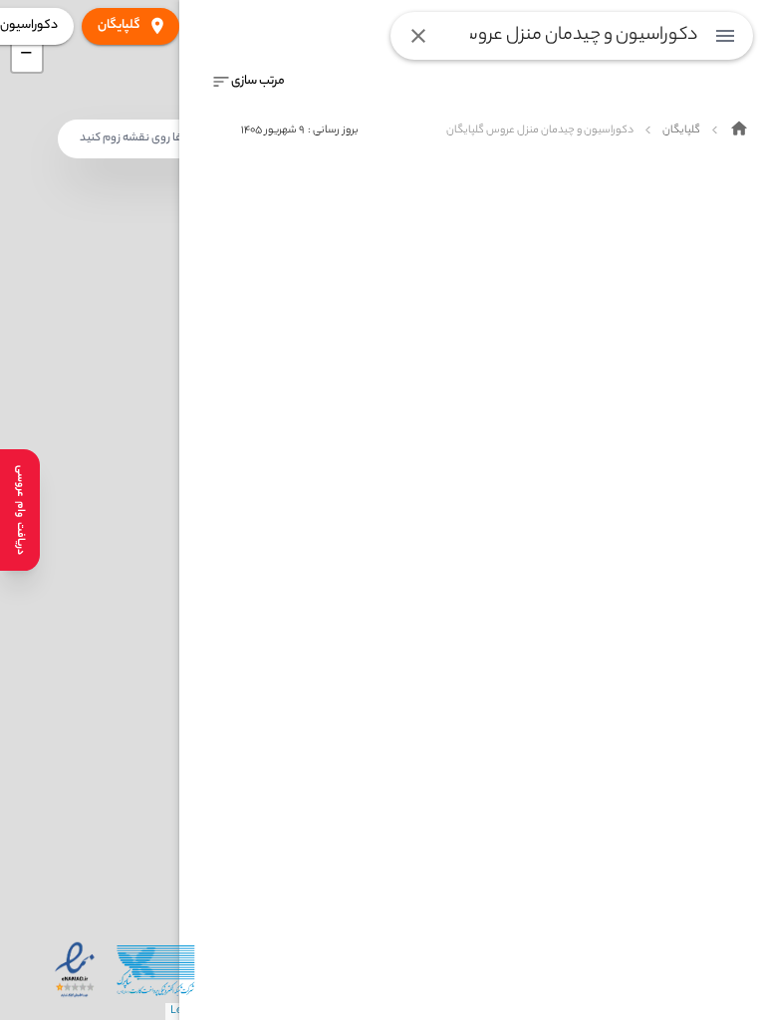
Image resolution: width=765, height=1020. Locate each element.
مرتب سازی (258, 81)
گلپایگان (118, 25)
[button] (27, 57)
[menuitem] (725, 36)
